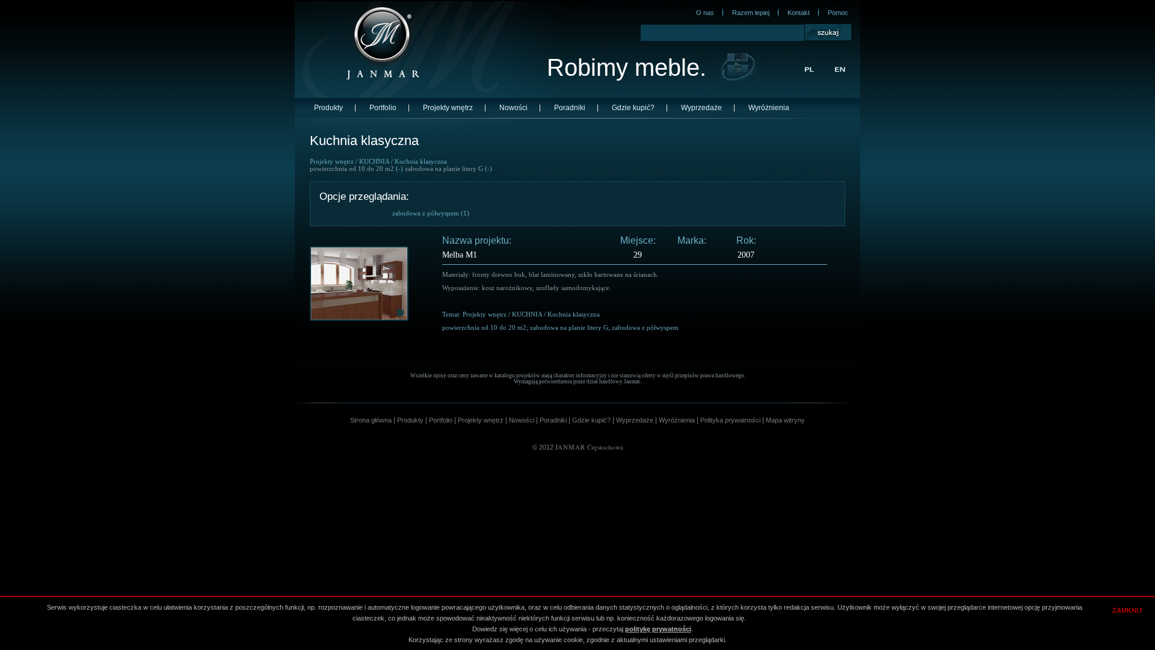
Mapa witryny (785, 420)
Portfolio (382, 108)
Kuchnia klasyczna (421, 161)
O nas (705, 12)
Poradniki (569, 108)
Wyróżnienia (768, 108)
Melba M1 (459, 254)
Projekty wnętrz (448, 108)
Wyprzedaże (701, 108)
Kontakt (798, 12)
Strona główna (371, 420)
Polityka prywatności (730, 420)
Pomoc (838, 12)
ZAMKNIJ (1127, 610)
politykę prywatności (658, 629)
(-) (399, 168)
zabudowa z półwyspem (425, 213)
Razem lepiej (750, 12)
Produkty (328, 108)
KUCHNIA (374, 161)
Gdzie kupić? (633, 108)
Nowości (513, 108)
